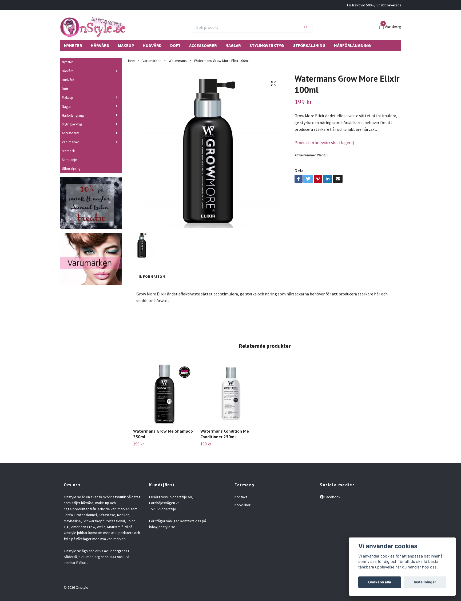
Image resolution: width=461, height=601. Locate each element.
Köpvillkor (243, 505)
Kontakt (241, 497)
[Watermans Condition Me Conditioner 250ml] (230, 393)
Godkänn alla (379, 582)
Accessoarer (203, 45)
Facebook (332, 497)
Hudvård (152, 45)
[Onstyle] (93, 27)
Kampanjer (70, 159)
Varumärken (71, 142)
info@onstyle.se (162, 526)
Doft (175, 45)
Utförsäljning (308, 45)
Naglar (233, 45)
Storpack (68, 151)
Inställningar (425, 582)
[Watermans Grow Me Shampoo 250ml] (163, 393)
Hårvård (100, 45)
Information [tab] (152, 276)
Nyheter (73, 45)
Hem (131, 60)
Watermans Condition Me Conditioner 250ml (224, 433)
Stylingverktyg (266, 45)
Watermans (178, 60)
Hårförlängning (352, 45)
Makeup (126, 45)
